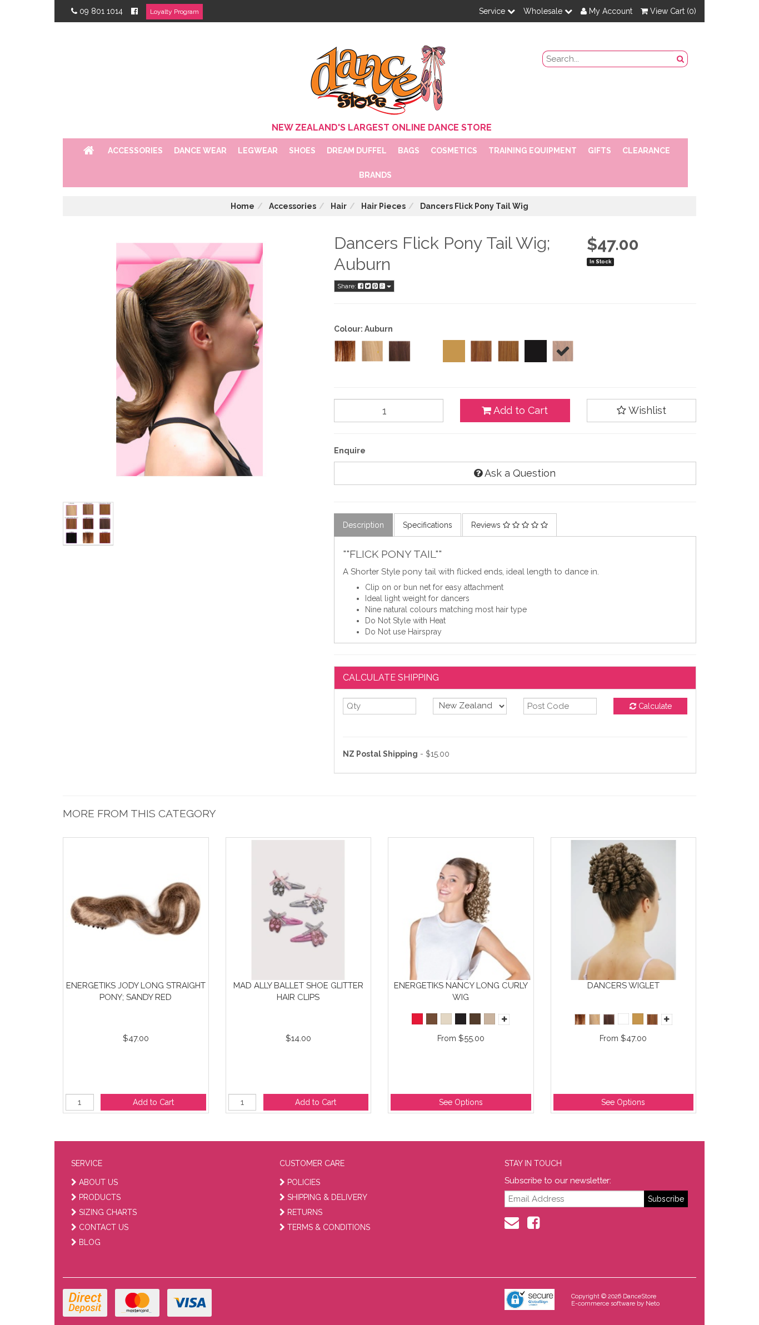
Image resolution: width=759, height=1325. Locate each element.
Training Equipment (532, 150)
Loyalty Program (174, 12)
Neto (653, 1303)
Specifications (427, 525)
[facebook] (533, 1222)
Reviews (487, 525)
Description (363, 525)
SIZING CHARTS (108, 1212)
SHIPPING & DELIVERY (327, 1197)
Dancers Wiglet (623, 986)
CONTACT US (103, 1227)
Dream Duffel (357, 150)
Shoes (302, 150)
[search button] (680, 59)
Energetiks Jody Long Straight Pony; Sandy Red (136, 991)
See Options (461, 1102)
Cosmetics (454, 150)
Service (493, 11)
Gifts (599, 150)
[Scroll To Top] (722, 1292)
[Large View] (88, 523)
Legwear (258, 150)
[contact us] (512, 1222)
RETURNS (304, 1212)
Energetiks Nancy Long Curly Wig (461, 991)
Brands (375, 175)
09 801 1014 (101, 11)
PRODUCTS (100, 1197)
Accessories (135, 150)
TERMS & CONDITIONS (328, 1227)
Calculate (654, 706)
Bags (409, 150)
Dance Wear (200, 150)
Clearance (646, 150)
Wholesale (544, 11)
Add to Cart (519, 410)
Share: (347, 286)
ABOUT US (98, 1182)
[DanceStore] (379, 77)
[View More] (504, 1019)
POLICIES (303, 1182)
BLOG (90, 1242)
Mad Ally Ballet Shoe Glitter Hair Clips (298, 991)
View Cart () (672, 11)
